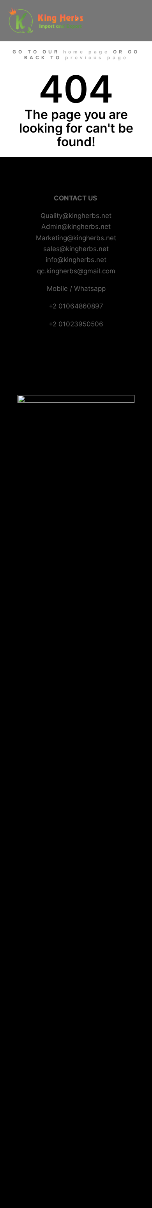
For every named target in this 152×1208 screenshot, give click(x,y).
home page (86, 52)
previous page (96, 57)
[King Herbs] (47, 20)
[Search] (98, 10)
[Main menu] (98, 31)
